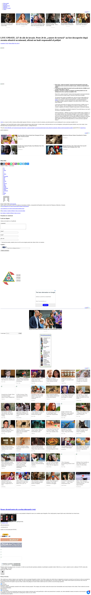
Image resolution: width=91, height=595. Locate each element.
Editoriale (5, 7)
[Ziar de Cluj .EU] (1, 552)
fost (4, 178)
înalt (4, 179)
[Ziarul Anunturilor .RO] (1, 554)
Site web (2, 238)
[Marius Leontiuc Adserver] (11, 565)
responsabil (5, 188)
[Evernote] (11, 164)
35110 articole (13, 203)
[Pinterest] (9, 164)
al (3, 171)
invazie (4, 181)
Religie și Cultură (7, 8)
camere (4, 174)
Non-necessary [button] (4, 588)
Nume (2, 231)
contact (4, 9)
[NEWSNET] (11, 560)
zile (4, 194)
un (3, 191)
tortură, (4, 189)
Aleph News (83, 127)
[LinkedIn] (26, 164)
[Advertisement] (32, 32)
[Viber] (16, 164)
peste (4, 184)
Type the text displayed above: (13, 248)
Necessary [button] (3, 582)
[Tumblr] (4, 164)
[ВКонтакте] (28, 164)
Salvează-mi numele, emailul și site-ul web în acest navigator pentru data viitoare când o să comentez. (23, 242)
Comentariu (3, 223)
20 (3, 168)
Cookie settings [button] (4, 568)
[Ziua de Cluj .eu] (11, 547)
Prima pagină (6, 3)
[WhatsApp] (18, 164)
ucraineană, (5, 190)
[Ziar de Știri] (1, 549)
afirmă (4, 170)
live (4, 182)
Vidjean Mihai (11, 43)
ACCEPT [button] (10, 568)
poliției (4, 185)
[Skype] (21, 164)
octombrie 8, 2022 (4, 43)
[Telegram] (23, 164)
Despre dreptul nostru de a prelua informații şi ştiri (18, 509)
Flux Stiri (5, 4)
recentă (4, 187)
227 (4, 169)
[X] (2, 164)
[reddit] (6, 164)
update (4, 193)
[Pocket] (14, 164)
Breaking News (6, 5)
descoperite (5, 176)
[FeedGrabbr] (45, 366)
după (4, 177)
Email (2, 234)
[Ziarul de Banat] (11, 540)
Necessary (4, 584)
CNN (2, 122)
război (56, 99)
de (3, 175)
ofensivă (5, 183)
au (3, 172)
